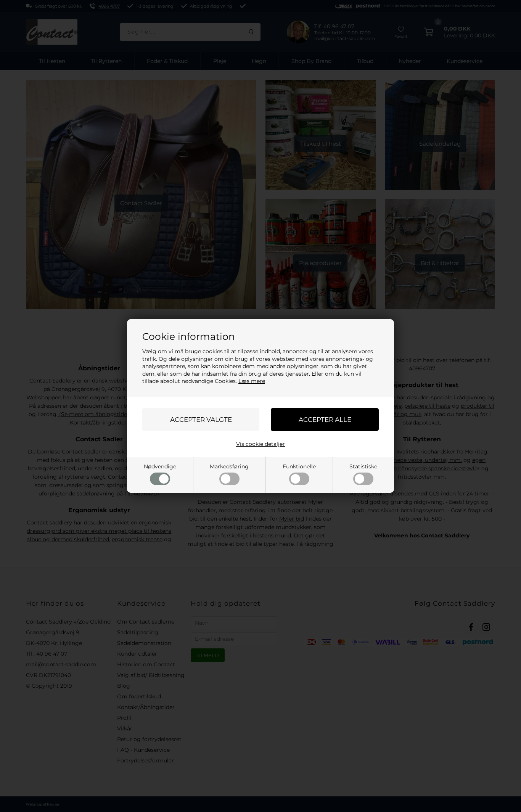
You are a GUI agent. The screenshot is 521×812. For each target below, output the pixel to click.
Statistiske (363, 466)
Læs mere (251, 381)
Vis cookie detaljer (260, 444)
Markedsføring (229, 466)
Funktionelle (299, 466)
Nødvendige (160, 466)
